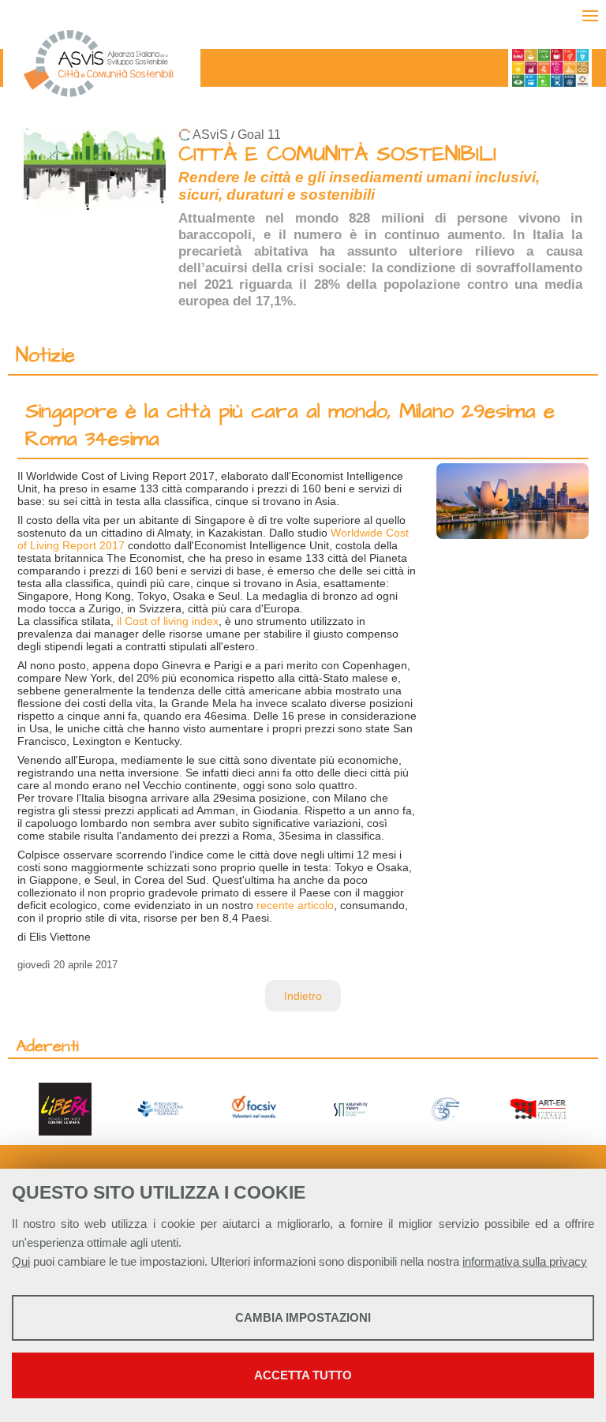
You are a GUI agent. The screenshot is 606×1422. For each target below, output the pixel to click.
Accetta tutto (303, 1375)
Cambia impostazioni (303, 1317)
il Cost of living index (166, 621)
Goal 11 (259, 134)
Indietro (303, 996)
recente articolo (295, 905)
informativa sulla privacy (524, 1261)
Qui (21, 1261)
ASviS (210, 134)
